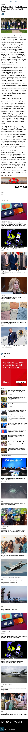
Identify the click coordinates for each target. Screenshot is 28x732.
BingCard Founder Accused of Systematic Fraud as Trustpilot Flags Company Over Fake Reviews (12, 248)
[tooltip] (16, 187)
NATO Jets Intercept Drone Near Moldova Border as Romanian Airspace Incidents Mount (12, 581)
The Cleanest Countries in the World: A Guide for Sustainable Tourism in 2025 (16, 417)
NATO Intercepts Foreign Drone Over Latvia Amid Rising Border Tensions (13, 688)
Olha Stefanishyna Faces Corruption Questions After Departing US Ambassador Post (13, 298)
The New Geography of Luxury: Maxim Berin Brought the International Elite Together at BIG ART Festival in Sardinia (14, 713)
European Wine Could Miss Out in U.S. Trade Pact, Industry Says (16, 398)
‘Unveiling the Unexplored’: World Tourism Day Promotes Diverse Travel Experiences (17, 442)
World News (3, 4)
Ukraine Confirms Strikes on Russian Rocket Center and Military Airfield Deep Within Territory (13, 608)
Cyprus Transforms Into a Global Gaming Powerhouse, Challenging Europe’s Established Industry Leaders (13, 531)
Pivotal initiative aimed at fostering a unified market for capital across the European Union (16, 449)
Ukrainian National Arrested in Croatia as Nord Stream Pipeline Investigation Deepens (13, 504)
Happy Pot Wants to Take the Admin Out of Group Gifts (13, 555)
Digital (2, 528)
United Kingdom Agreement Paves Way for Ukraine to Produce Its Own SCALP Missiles (13, 479)
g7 (2, 195)
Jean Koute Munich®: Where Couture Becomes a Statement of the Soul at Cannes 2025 (16, 392)
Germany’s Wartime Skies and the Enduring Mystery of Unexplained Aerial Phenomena (13, 323)
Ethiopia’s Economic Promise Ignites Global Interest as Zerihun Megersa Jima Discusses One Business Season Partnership (13, 272)
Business (2, 553)
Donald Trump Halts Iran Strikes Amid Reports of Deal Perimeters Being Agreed (13, 346)
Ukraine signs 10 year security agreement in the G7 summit (17, 404)
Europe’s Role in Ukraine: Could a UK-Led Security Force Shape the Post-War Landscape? (17, 411)
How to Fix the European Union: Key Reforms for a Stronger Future (16, 436)
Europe (2, 476)
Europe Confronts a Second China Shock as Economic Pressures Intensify (17, 431)
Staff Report (7, 14)
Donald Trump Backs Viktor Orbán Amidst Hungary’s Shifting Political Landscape (17, 424)
